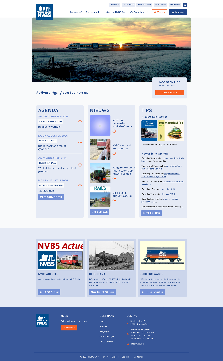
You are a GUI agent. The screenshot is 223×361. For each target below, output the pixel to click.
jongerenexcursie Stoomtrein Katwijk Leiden (160, 175)
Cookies (115, 356)
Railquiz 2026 (168, 194)
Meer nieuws (100, 212)
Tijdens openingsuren (140, 329)
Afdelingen (160, 4)
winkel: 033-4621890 (141, 335)
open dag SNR (168, 189)
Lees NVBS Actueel (49, 292)
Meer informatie (166, 85)
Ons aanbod (92, 12)
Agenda (103, 326)
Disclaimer (138, 356)
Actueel (74, 12)
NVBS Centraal (47, 140)
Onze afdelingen (107, 336)
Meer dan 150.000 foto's (102, 292)
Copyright (126, 356)
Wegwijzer (105, 331)
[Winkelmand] (185, 5)
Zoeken (161, 12)
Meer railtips (151, 213)
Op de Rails (128, 4)
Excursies (175, 4)
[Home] (44, 12)
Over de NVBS (113, 12)
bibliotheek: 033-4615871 (143, 338)
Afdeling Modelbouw (51, 185)
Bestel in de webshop (152, 292)
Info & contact (137, 12)
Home (102, 321)
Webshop (114, 4)
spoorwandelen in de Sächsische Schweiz (161, 167)
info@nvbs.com (137, 343)
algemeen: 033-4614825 (142, 332)
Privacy (105, 356)
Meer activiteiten (51, 197)
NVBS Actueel (144, 4)
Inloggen (180, 12)
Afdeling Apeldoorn (50, 121)
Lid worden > (169, 92)
